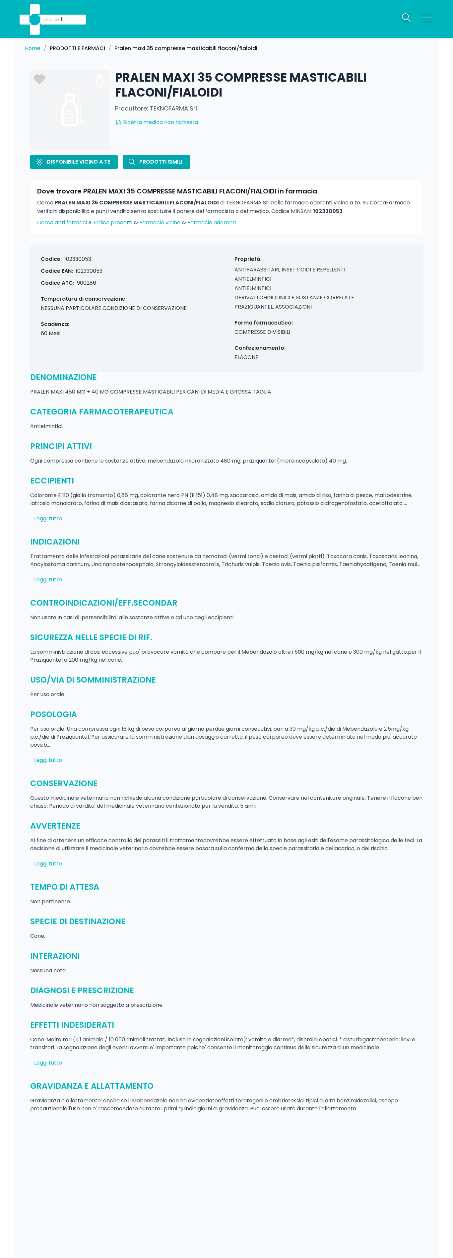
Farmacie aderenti (211, 222)
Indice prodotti (113, 222)
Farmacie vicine (159, 222)
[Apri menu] (426, 18)
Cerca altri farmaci (62, 222)
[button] (35, 10)
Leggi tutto (48, 518)
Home (32, 48)
